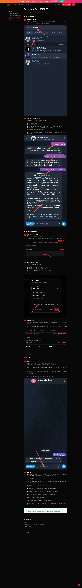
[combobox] (58, 4)
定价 (33, 4)
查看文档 (26, 526)
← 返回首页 (27, 532)
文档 (28, 4)
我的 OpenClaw (67, 4)
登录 (73, 4)
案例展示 (22, 4)
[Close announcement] (73, 1)
